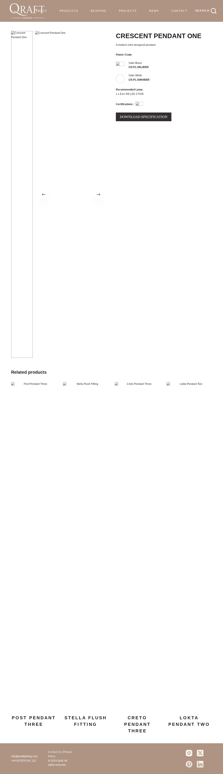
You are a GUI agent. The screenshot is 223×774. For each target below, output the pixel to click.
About (41, 10)
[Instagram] (189, 753)
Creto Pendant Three (137, 724)
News (154, 10)
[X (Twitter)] (200, 753)
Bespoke (99, 10)
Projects (128, 10)
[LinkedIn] (200, 764)
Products (68, 10)
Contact (179, 10)
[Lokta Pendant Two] (189, 545)
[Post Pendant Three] (33, 545)
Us (59, 752)
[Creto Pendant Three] (137, 545)
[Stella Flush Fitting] (85, 545)
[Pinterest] (189, 764)
